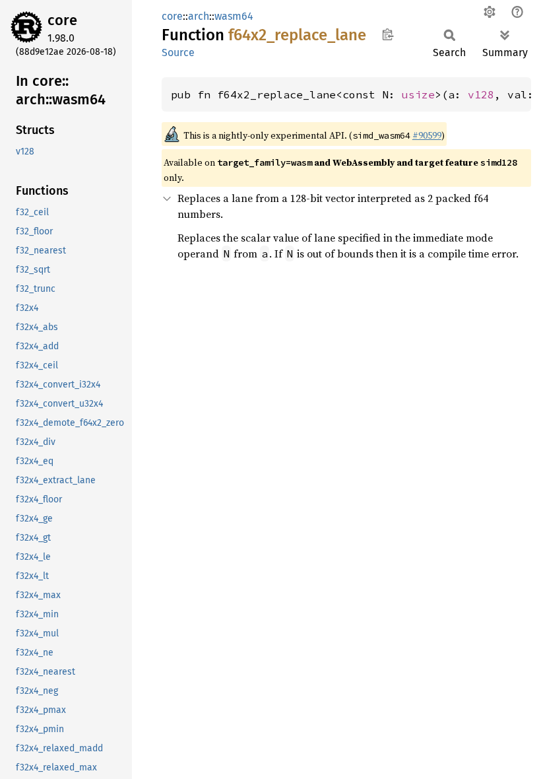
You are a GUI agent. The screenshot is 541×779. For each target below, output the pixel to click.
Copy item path (387, 34)
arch (198, 16)
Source (178, 52)
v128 (481, 94)
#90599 (426, 135)
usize (418, 94)
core (62, 20)
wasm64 (233, 16)
